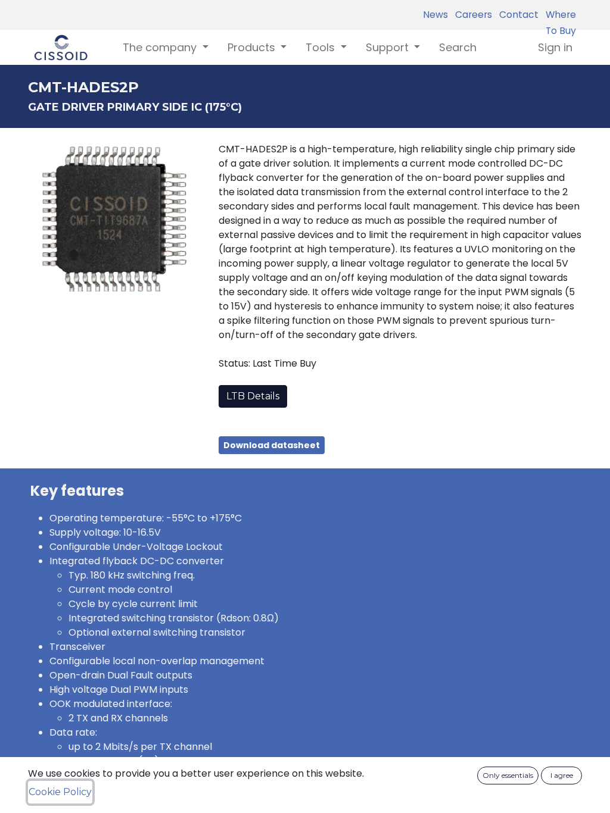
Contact (516, 14)
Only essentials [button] (508, 775)
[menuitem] (458, 47)
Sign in (555, 47)
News (435, 14)
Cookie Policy (60, 792)
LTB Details (252, 396)
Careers (471, 14)
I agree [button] (561, 775)
